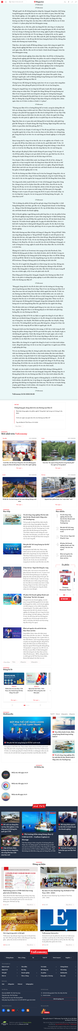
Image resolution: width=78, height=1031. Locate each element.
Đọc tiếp (6, 511)
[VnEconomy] (39, 4)
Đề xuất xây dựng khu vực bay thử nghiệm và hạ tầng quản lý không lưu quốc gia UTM (10, 828)
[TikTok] (18, 1010)
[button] (24, 705)
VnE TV (52, 714)
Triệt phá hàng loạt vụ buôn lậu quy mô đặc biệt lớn (67, 850)
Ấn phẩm (65, 565)
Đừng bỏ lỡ (7, 670)
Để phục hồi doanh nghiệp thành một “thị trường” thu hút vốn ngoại (36, 596)
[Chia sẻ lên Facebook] (68, 2)
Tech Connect (57, 957)
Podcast (58, 714)
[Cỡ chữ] (65, 2)
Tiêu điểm (5, 438)
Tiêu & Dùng (21, 957)
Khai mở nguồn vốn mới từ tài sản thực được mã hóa (34, 630)
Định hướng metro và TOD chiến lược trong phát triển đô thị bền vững (18, 892)
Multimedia (8, 714)
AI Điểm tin (39, 767)
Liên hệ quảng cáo (58, 999)
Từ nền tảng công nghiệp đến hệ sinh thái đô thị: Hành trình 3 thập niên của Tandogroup (35, 517)
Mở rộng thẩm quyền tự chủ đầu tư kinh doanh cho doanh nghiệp (67, 827)
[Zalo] (23, 1010)
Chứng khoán (10, 957)
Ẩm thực (43, 474)
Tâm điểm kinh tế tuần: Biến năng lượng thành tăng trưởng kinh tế (63, 734)
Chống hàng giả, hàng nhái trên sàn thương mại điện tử (33, 408)
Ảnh (3, 984)
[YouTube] (13, 1010)
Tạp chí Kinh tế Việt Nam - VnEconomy (66, 1024)
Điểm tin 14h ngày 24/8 (20, 772)
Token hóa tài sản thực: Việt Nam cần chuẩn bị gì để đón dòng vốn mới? (14, 690)
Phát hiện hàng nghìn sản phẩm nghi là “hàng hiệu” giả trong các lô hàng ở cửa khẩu (39, 412)
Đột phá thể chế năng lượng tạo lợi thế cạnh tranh (36, 546)
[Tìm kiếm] (10, 2)
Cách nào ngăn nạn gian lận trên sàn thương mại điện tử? (33, 417)
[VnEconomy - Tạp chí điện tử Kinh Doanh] (39, 951)
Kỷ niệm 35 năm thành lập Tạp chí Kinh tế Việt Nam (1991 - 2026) (58, 892)
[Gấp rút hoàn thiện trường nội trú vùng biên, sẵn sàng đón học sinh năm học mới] (10, 840)
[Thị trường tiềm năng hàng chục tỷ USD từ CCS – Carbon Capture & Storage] (39, 822)
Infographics (64, 714)
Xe (33, 957)
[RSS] (28, 1010)
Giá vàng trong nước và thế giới (13, 933)
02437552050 (46, 995)
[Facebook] (3, 1010)
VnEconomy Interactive (50, 933)
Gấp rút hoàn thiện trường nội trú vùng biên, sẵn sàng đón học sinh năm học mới (9, 851)
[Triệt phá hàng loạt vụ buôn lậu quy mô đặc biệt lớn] (67, 840)
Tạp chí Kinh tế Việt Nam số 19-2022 (27, 422)
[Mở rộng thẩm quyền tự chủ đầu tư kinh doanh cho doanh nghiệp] (67, 817)
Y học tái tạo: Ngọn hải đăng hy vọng (35, 568)
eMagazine (14, 686)
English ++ (69, 957)
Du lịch (43, 438)
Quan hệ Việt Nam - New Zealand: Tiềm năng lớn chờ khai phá (36, 690)
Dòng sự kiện (39, 864)
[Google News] (8, 1010)
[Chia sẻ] (76, 2)
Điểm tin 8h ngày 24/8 (19, 794)
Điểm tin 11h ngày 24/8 (20, 783)
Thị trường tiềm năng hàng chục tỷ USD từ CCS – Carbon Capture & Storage (37, 837)
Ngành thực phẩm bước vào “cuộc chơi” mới (58, 499)
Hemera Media (27, 1022)
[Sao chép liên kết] (72, 2)
